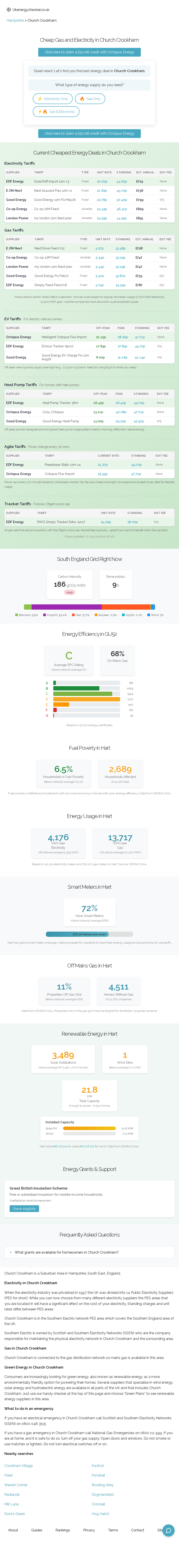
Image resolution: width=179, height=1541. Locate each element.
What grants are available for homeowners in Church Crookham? (67, 1252)
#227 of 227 (86, 1146)
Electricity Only (53, 98)
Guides (36, 1530)
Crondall (98, 1504)
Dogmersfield (103, 1494)
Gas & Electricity (56, 111)
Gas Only (90, 98)
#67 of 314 (60, 1146)
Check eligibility (24, 1209)
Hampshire (15, 20)
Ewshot (98, 1466)
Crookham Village (18, 1466)
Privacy (89, 1530)
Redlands (12, 1494)
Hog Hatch (100, 1514)
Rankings (62, 1530)
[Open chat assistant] (168, 1530)
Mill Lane (11, 1504)
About (13, 1530)
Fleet (8, 1475)
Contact (137, 1530)
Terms (113, 1530)
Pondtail (98, 1475)
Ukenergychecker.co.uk (31, 10)
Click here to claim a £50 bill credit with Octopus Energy (89, 52)
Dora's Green (14, 1514)
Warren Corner (16, 1485)
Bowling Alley (103, 1485)
